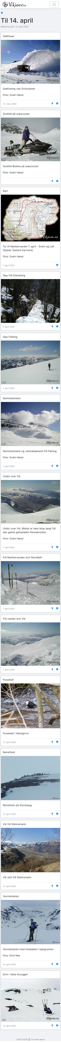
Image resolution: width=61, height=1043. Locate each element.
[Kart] (52, 103)
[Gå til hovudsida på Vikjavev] (29, 4)
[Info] (57, 103)
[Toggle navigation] (54, 4)
